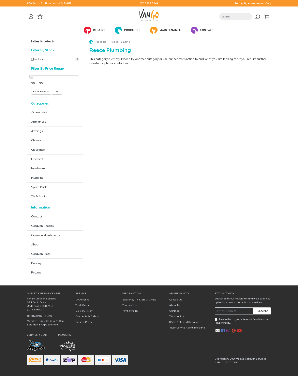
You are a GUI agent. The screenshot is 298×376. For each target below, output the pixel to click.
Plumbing (37, 177)
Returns (36, 272)
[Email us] (217, 330)
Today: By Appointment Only (253, 3)
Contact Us (175, 299)
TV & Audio (39, 196)
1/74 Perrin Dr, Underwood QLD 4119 (49, 3)
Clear (57, 91)
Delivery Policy (83, 310)
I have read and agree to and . (242, 321)
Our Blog (174, 310)
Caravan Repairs (42, 226)
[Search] (256, 16)
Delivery (36, 263)
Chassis (36, 140)
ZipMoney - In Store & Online (139, 299)
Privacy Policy (130, 310)
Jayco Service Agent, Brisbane (187, 327)
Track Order (82, 305)
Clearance (38, 149)
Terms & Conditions (253, 319)
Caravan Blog (40, 254)
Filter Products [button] (43, 41)
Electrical (37, 159)
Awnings (37, 131)
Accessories (39, 112)
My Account (82, 299)
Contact (36, 216)
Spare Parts (39, 187)
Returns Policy (83, 321)
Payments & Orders (87, 316)
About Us (174, 305)
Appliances (38, 121)
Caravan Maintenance (46, 235)
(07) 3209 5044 (149, 3)
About (35, 244)
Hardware (38, 168)
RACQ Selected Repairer (184, 321)
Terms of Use (130, 305)
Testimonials (176, 316)
